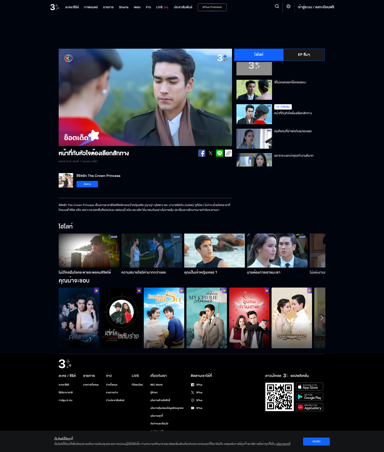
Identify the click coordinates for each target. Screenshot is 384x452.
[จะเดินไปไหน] (164, 318)
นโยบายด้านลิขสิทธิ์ (160, 400)
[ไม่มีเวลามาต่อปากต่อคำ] (79, 318)
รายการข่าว (112, 392)
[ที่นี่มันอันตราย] (121, 318)
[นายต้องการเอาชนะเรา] (277, 251)
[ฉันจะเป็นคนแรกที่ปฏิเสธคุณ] (292, 318)
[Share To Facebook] (201, 153)
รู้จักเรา (154, 392)
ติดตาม (87, 184)
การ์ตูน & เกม (65, 400)
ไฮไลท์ (259, 55)
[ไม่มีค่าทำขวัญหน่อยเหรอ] (249, 318)
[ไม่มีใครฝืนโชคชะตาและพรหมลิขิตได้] (89, 251)
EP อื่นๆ (304, 55)
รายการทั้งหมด (90, 385)
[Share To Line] (219, 153)
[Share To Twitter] (210, 153)
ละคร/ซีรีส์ (64, 385)
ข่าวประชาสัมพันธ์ (115, 400)
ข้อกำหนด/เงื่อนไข (159, 424)
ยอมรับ (316, 441)
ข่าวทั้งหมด (111, 385)
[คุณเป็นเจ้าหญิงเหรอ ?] (214, 251)
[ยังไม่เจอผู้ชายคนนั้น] (206, 318)
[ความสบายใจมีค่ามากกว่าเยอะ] (152, 251)
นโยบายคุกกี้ (156, 416)
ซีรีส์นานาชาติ (66, 392)
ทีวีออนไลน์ (137, 385)
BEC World (156, 385)
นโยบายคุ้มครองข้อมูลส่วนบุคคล (167, 408)
